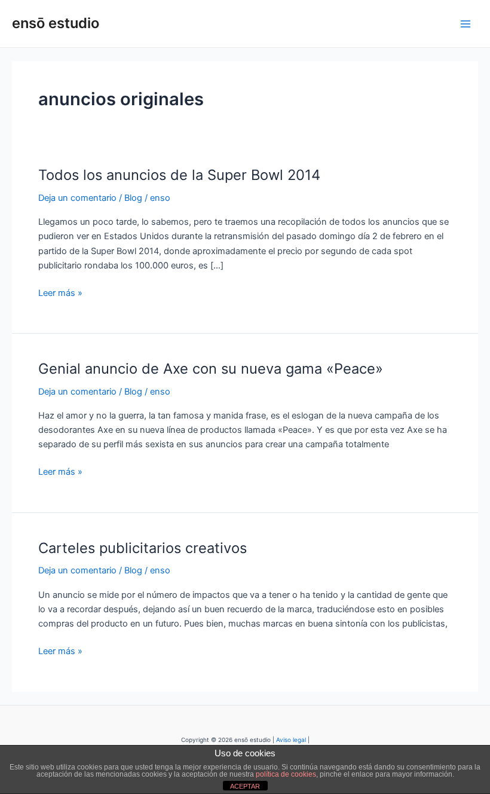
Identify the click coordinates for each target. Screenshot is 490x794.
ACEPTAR (245, 786)
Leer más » (60, 292)
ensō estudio (55, 23)
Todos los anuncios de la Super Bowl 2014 (179, 175)
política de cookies (286, 774)
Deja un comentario (77, 198)
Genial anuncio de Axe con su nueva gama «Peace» (210, 368)
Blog (133, 198)
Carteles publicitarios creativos (142, 548)
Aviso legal (291, 739)
